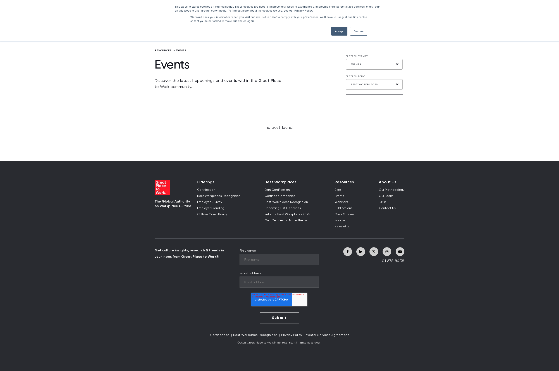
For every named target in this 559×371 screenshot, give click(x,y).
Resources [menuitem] (344, 182)
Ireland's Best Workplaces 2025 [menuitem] (287, 214)
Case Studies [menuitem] (344, 214)
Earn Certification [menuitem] (277, 189)
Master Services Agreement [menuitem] (327, 335)
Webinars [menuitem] (341, 202)
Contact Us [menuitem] (387, 208)
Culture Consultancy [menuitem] (212, 214)
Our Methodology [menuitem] (391, 189)
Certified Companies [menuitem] (280, 196)
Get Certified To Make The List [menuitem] (287, 220)
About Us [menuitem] (387, 182)
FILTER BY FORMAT (357, 56)
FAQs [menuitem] (382, 202)
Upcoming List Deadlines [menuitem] (283, 208)
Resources (163, 50)
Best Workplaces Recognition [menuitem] (218, 196)
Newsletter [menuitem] (342, 226)
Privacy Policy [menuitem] (291, 335)
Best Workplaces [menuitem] (281, 182)
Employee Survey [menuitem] (209, 202)
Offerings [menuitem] (205, 182)
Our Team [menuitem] (386, 196)
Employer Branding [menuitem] (210, 208)
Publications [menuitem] (343, 208)
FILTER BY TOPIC (355, 76)
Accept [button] (339, 31)
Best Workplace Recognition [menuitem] (255, 335)
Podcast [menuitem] (341, 220)
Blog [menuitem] (338, 189)
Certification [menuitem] (206, 189)
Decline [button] (359, 31)
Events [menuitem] (339, 196)
